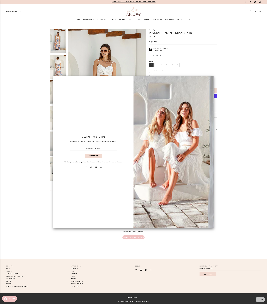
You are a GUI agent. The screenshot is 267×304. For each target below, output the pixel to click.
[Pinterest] (96, 167)
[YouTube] (101, 167)
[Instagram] (91, 167)
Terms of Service (114, 162)
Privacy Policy (101, 162)
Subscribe (93, 156)
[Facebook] (86, 167)
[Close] (209, 79)
